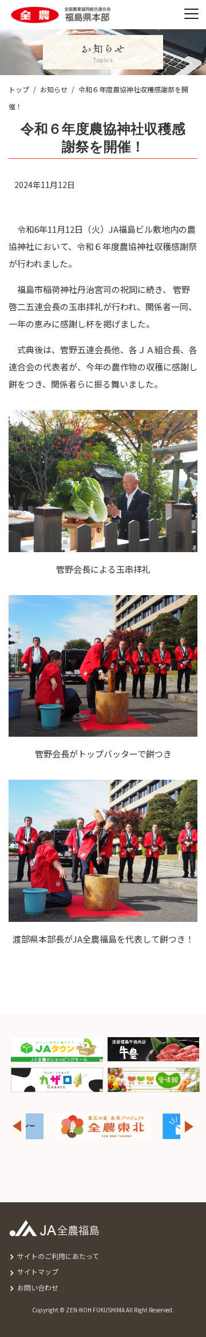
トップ (19, 89)
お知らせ (54, 89)
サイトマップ (37, 1271)
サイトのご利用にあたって (58, 1256)
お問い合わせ (37, 1287)
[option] (67, 1126)
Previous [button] (16, 1126)
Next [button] (189, 1126)
